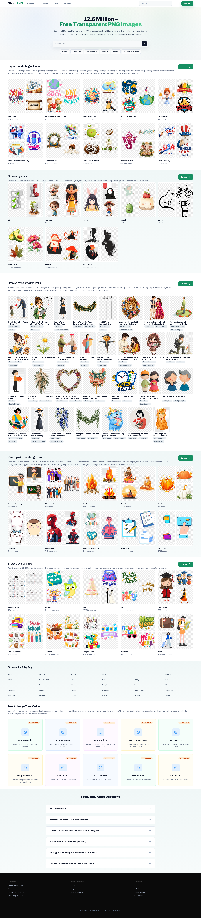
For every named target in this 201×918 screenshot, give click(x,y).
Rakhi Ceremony (125, 365)
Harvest (105, 52)
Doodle (48, 264)
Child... (11, 330)
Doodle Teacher (15, 362)
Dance (10, 680)
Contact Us (138, 896)
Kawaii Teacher (148, 362)
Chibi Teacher (148, 365)
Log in (176, 3)
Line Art (161, 220)
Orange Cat (158, 441)
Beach (73, 674)
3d (9, 220)
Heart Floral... (62, 401)
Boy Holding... (14, 404)
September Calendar (131, 52)
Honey (136, 680)
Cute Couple (144, 404)
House (167, 680)
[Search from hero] (144, 43)
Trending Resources (16, 885)
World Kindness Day (91, 548)
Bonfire (116, 52)
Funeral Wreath (56, 441)
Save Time (116, 401)
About (136, 885)
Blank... (102, 330)
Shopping (169, 690)
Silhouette (87, 264)
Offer (73, 685)
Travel (160, 652)
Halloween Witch (62, 330)
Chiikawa (11, 548)
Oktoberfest (163, 116)
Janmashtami (51, 161)
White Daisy (38, 365)
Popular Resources (15, 889)
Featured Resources (16, 892)
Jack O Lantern (91, 52)
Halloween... (103, 362)
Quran (41, 690)
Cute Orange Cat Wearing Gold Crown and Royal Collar (161, 436)
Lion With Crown (126, 330)
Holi (103, 680)
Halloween (31, 3)
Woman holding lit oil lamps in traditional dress (87, 359)
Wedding (86, 607)
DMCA (136, 889)
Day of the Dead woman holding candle (37, 436)
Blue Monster (119, 438)
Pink (166, 685)
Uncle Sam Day (164, 161)
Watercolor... (38, 362)
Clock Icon (127, 401)
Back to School (44, 3)
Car (135, 674)
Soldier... (61, 365)
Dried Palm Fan (45, 401)
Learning (11, 685)
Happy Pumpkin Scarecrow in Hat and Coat (105, 359)
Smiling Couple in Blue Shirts (173, 396)
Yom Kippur (12, 116)
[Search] (169, 3)
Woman (168, 695)
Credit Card (163, 548)
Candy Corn (76, 52)
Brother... (149, 326)
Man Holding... (176, 330)
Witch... (58, 326)
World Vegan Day (177, 326)
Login (73, 885)
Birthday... (89, 401)
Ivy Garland (92, 438)
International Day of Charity (56, 116)
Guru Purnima (125, 504)
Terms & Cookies (140, 892)
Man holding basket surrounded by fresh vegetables (178, 324)
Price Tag (11, 690)
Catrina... (35, 438)
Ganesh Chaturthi (127, 161)
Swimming (106, 695)
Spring (73, 695)
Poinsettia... (89, 326)
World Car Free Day (128, 116)
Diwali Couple (161, 326)
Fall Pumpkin (163, 504)
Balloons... (100, 401)
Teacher (57, 3)
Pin (135, 685)
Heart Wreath (75, 401)
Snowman (11, 695)
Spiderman (49, 548)
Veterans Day (63, 362)
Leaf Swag (78, 326)
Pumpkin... (102, 365)
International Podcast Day (18, 161)
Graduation (162, 607)
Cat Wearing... (159, 438)
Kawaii (123, 220)
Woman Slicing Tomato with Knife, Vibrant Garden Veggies (18, 436)
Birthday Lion (125, 326)
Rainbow (105, 690)
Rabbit (73, 690)
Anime (85, 220)
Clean (15, 3)
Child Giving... (14, 326)
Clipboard (124, 548)
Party (122, 607)
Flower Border (44, 680)
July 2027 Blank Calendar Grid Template (105, 324)
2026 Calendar (14, 607)
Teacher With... (36, 326)
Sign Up (74, 889)
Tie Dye (137, 695)
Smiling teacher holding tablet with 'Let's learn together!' (39, 324)
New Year (124, 652)
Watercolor (12, 264)
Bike (104, 674)
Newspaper (43, 685)
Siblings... (167, 401)
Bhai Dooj (84, 362)
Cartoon (48, 220)
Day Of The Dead (38, 441)
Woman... (84, 365)
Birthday (48, 607)
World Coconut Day (91, 161)
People (105, 685)
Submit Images (77, 892)
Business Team (51, 504)
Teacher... (34, 330)
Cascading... (55, 438)
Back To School (14, 652)
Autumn (67, 3)
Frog (72, 680)
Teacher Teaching (15, 504)
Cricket (168, 674)
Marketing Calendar (15, 896)
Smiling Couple (179, 401)
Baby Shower (88, 652)
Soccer (64, 52)
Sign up (187, 3)
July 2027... (104, 326)
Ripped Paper (139, 690)
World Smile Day (89, 116)
